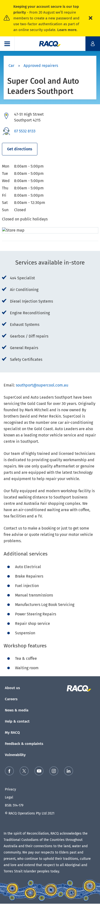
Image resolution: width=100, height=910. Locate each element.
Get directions (19, 149)
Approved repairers (41, 65)
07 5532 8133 (24, 131)
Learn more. (67, 30)
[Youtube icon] (38, 771)
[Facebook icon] (9, 771)
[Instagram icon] (53, 771)
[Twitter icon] (24, 771)
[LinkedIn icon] (68, 771)
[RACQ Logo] (81, 688)
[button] (7, 43)
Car (11, 65)
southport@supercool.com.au (42, 385)
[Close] (90, 18)
